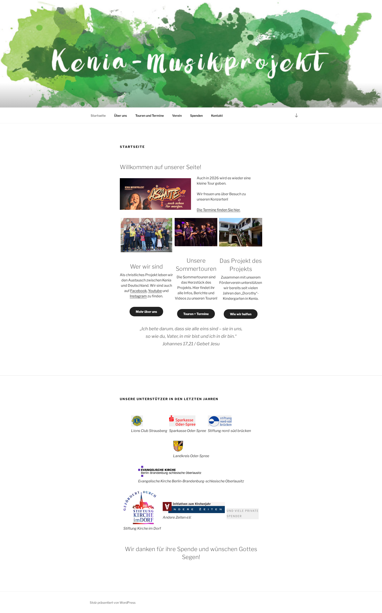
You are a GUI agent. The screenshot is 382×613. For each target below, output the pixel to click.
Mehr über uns (146, 311)
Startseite (98, 115)
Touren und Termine (149, 115)
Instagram (138, 296)
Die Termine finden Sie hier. (218, 210)
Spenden (196, 115)
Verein (177, 115)
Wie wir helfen (240, 314)
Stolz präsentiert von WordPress (113, 602)
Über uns (120, 115)
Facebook (138, 291)
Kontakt (217, 115)
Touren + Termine (196, 314)
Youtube (155, 291)
